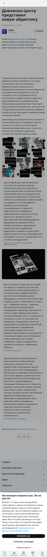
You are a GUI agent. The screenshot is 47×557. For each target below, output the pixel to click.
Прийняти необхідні (23, 542)
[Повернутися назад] (4, 3)
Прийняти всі (23, 536)
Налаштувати (24, 547)
